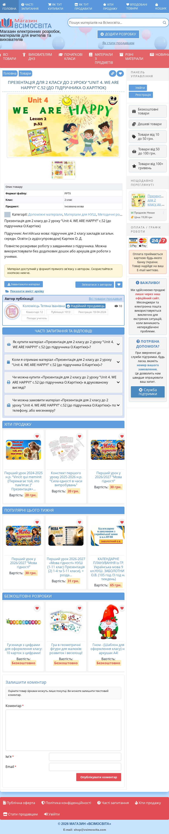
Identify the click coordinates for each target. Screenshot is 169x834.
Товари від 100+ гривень (150, 166)
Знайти (164, 22)
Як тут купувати (55, 6)
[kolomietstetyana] (12, 311)
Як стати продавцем (118, 43)
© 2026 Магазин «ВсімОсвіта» (84, 824)
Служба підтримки (148, 391)
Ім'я (10, 756)
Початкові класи (73, 56)
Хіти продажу (110, 6)
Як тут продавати (83, 6)
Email (11, 766)
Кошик (161, 8)
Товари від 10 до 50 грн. (148, 136)
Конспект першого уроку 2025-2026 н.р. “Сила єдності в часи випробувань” (66, 479)
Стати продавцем (22, 814)
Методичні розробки (114, 214)
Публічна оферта (20, 802)
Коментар (14, 705)
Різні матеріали (134, 56)
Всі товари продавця (105, 298)
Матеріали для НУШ (80, 214)
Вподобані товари (136, 6)
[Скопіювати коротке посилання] (112, 73)
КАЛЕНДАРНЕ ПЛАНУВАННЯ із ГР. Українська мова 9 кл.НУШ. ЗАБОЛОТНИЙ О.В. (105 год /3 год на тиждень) (108, 569)
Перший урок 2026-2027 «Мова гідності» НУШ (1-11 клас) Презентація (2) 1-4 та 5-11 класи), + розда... (66, 567)
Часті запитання (30, 6)
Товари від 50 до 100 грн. (149, 151)
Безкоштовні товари (148, 111)
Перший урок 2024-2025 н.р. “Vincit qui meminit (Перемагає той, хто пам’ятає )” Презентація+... (23, 481)
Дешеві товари (150, 124)
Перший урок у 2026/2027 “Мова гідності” (108, 477)
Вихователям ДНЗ (40, 56)
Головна (9, 9)
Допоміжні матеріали (45, 214)
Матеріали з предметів (104, 58)
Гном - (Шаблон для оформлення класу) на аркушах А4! (108, 649)
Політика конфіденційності (68, 802)
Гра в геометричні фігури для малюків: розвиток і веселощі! (65, 649)
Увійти (54, 814)
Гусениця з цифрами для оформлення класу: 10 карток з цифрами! (23, 649)
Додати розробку (120, 34)
